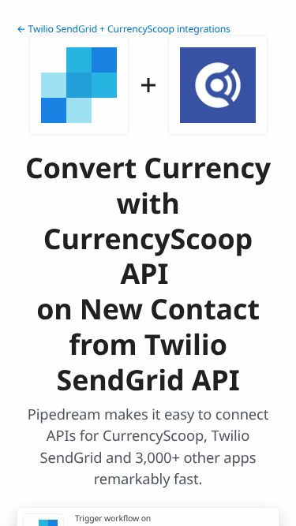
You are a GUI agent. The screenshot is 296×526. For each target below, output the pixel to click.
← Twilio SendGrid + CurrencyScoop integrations (123, 28)
